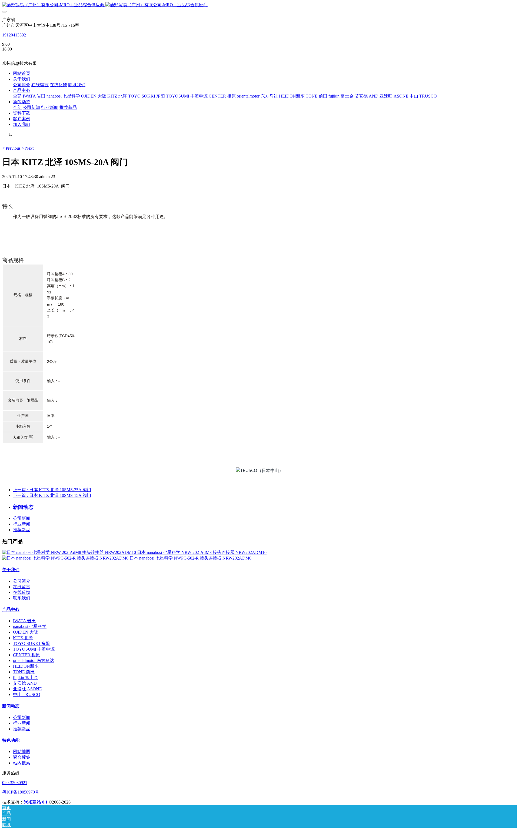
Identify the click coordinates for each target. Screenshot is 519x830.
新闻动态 (10, 706)
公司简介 (21, 581)
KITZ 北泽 (23, 637)
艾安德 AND (25, 683)
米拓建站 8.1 (36, 802)
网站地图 (21, 751)
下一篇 (52, 495)
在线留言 (21, 586)
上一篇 (52, 489)
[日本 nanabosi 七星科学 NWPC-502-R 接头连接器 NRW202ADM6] (65, 558)
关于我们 (10, 569)
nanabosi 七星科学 (29, 626)
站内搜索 (21, 763)
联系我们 (21, 598)
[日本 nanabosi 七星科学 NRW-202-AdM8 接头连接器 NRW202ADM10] (69, 552)
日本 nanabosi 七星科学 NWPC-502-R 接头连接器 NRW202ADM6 (190, 558)
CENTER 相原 (26, 654)
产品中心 (10, 609)
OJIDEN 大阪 (25, 632)
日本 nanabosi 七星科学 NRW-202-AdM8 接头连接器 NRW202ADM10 (202, 552)
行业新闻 (21, 524)
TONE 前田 (24, 672)
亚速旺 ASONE (27, 689)
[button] (12, 148)
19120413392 (14, 35)
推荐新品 (21, 529)
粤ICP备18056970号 (20, 792)
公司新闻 (21, 518)
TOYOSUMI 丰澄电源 (34, 649)
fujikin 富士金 (25, 677)
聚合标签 (21, 757)
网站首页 (21, 73)
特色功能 (10, 740)
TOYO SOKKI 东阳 (31, 643)
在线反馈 (21, 592)
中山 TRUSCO (26, 694)
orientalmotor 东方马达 (33, 660)
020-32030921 (14, 782)
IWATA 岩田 (24, 620)
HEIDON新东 (26, 666)
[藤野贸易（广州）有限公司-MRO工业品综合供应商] (259, 5)
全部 (17, 96)
